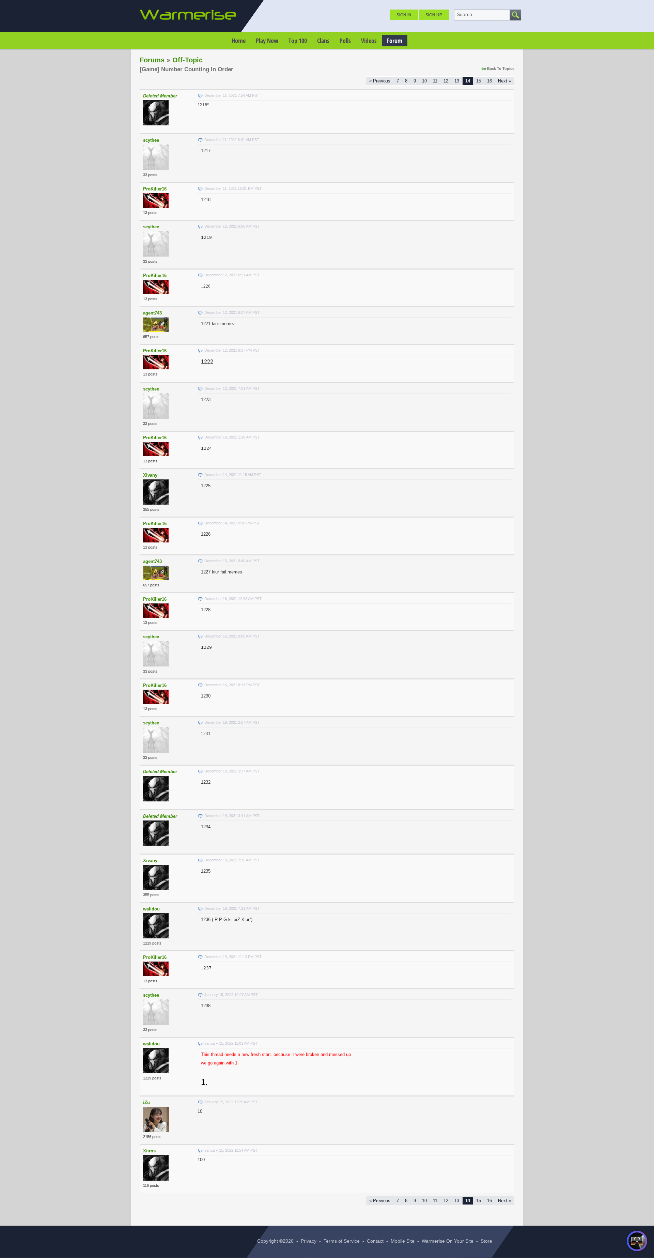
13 (456, 80)
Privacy (308, 1241)
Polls (345, 40)
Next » (504, 80)
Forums (152, 60)
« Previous (379, 80)
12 (445, 80)
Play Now (267, 40)
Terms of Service (342, 1241)
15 (478, 80)
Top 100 (298, 40)
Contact (375, 1241)
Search (464, 14)
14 (467, 80)
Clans (323, 40)
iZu (146, 1102)
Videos (369, 40)
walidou (151, 908)
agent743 (152, 313)
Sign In (403, 15)
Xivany (150, 475)
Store (486, 1241)
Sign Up (433, 15)
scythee (151, 140)
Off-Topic (187, 60)
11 (435, 80)
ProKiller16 (155, 188)
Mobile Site (403, 1241)
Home (239, 40)
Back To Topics (500, 68)
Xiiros (149, 1150)
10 (424, 80)
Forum (394, 40)
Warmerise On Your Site (447, 1241)
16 (489, 80)
